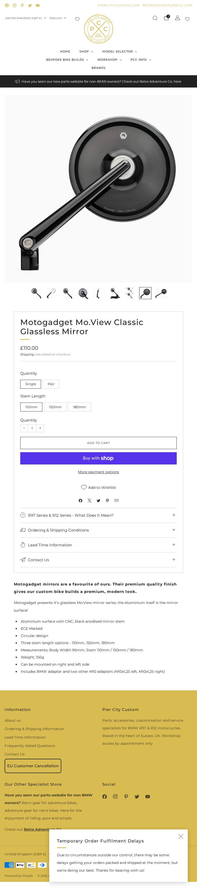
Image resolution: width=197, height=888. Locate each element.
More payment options (98, 472)
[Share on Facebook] (80, 500)
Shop (84, 51)
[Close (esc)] (181, 836)
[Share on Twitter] (98, 500)
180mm (79, 407)
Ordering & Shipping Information (34, 729)
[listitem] (98, 81)
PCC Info (139, 59)
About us (13, 720)
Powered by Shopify (19, 876)
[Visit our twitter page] (30, 5)
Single (30, 384)
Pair (51, 384)
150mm (55, 407)
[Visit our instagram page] (14, 5)
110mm (31, 407)
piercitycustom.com (119, 5)
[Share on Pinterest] (107, 500)
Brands (99, 68)
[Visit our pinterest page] (22, 5)
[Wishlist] (77, 19)
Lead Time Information (25, 737)
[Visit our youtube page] (38, 5)
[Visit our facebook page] (7, 5)
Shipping (27, 354)
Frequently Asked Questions (30, 745)
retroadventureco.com (167, 5)
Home (65, 51)
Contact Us (15, 754)
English (56, 18)
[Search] (154, 17)
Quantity (28, 420)
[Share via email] (116, 500)
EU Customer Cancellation (33, 765)
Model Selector (117, 51)
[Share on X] (89, 500)
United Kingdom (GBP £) (23, 18)
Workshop (107, 59)
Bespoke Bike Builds (65, 59)
